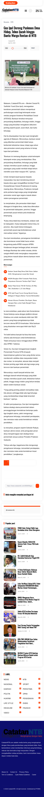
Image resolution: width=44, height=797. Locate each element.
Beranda (6, 22)
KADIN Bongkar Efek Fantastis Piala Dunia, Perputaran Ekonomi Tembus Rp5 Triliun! (22, 280)
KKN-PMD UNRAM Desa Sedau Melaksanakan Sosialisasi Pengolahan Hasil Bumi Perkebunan (27, 641)
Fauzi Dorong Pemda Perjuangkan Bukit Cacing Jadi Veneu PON (28, 626)
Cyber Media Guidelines (22, 774)
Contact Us (13, 772)
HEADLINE (12, 708)
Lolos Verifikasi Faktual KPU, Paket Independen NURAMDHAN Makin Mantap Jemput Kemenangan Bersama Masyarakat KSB (29, 586)
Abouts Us (5, 772)
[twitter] (18, 782)
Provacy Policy (24, 772)
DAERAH (12, 689)
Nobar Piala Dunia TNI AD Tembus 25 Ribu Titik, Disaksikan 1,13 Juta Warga (22, 287)
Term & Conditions (7, 774)
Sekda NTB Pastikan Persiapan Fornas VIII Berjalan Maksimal (28, 613)
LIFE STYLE (12, 703)
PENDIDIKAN (31, 698)
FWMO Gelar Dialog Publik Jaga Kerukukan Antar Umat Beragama (29, 529)
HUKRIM (12, 698)
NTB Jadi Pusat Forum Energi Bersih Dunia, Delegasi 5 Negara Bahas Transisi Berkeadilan (23, 294)
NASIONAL (12, 684)
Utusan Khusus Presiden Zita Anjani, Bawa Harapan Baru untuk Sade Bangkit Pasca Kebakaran (22, 302)
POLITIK (12, 694)
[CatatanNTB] (10, 12)
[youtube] (28, 782)
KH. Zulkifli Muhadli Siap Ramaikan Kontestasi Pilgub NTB (28, 557)
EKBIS (31, 703)
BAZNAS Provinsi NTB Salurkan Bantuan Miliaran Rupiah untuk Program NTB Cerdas (28, 655)
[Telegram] (22, 462)
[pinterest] (33, 462)
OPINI (31, 694)
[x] (17, 462)
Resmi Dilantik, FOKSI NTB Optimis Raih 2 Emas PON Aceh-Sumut (28, 544)
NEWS (12, 679)
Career (34, 774)
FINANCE (31, 708)
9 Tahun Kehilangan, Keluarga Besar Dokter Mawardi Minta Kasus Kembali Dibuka (27, 572)
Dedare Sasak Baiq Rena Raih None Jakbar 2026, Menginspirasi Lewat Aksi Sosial (23, 273)
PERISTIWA (31, 689)
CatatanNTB (11, 789)
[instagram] (22, 782)
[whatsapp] (27, 462)
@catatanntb (10, 510)
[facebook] (11, 462)
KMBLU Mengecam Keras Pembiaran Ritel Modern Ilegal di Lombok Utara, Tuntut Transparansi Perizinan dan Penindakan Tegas (28, 600)
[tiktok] (25, 782)
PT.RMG (38, 789)
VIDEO (12, 713)
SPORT (31, 684)
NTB (12, 22)
